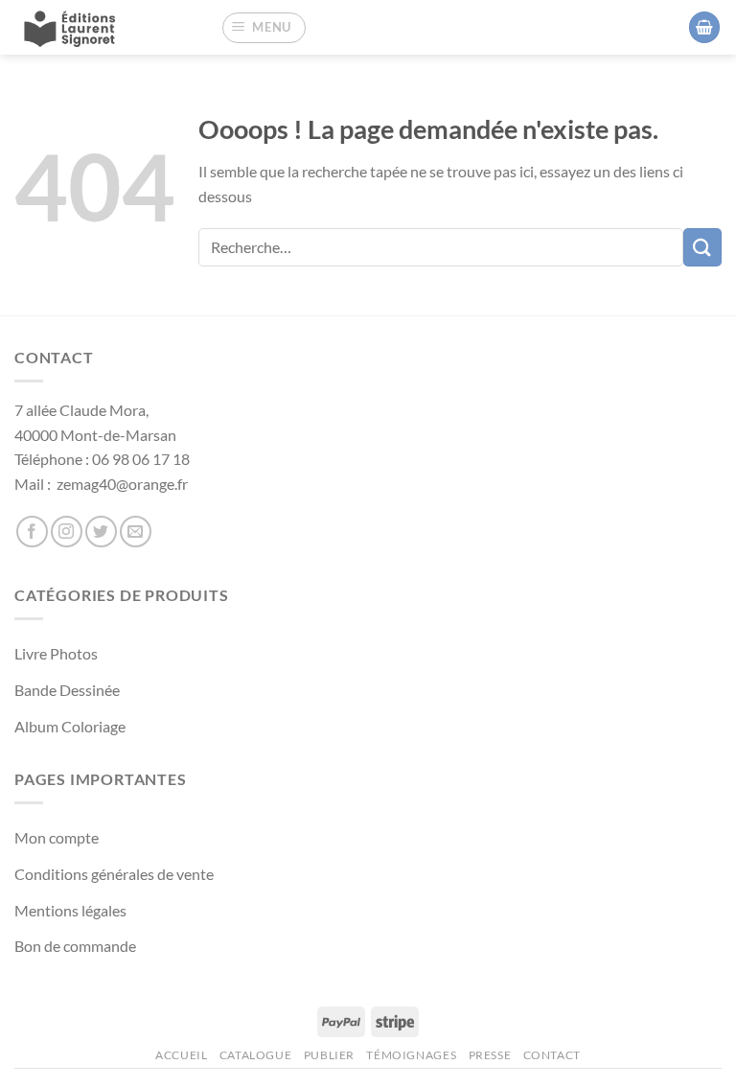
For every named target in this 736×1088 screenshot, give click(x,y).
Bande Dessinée (67, 690)
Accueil (181, 1055)
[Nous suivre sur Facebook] (32, 531)
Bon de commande (75, 946)
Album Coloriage (70, 726)
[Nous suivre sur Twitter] (101, 531)
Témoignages (411, 1055)
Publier (329, 1055)
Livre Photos (56, 653)
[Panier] (704, 27)
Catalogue (255, 1055)
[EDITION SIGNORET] (86, 27)
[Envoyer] (702, 247)
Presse (490, 1055)
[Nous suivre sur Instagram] (66, 531)
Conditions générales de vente (114, 874)
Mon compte (56, 837)
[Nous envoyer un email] (135, 531)
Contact (552, 1055)
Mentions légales (70, 910)
